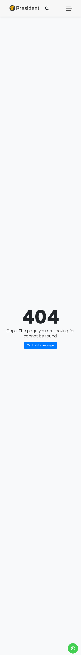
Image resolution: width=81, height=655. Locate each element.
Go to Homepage (40, 345)
